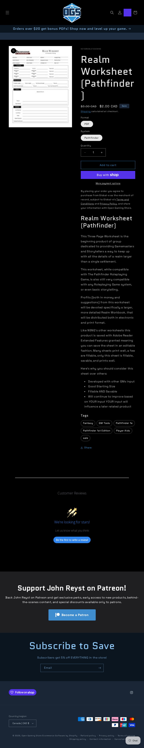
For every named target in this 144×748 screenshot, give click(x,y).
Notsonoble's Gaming (91, 49)
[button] (7, 12)
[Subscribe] (99, 668)
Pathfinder (91, 137)
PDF (86, 124)
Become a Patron (75, 615)
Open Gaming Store (32, 735)
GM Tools (104, 423)
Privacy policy (106, 735)
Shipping (86, 111)
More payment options (108, 183)
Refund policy (88, 735)
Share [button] (88, 447)
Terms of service (126, 735)
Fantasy (88, 423)
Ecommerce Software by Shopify (59, 735)
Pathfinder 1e (124, 423)
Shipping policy (77, 739)
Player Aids (123, 430)
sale (85, 438)
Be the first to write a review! (72, 540)
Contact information (100, 739)
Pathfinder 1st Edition (96, 430)
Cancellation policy (124, 739)
